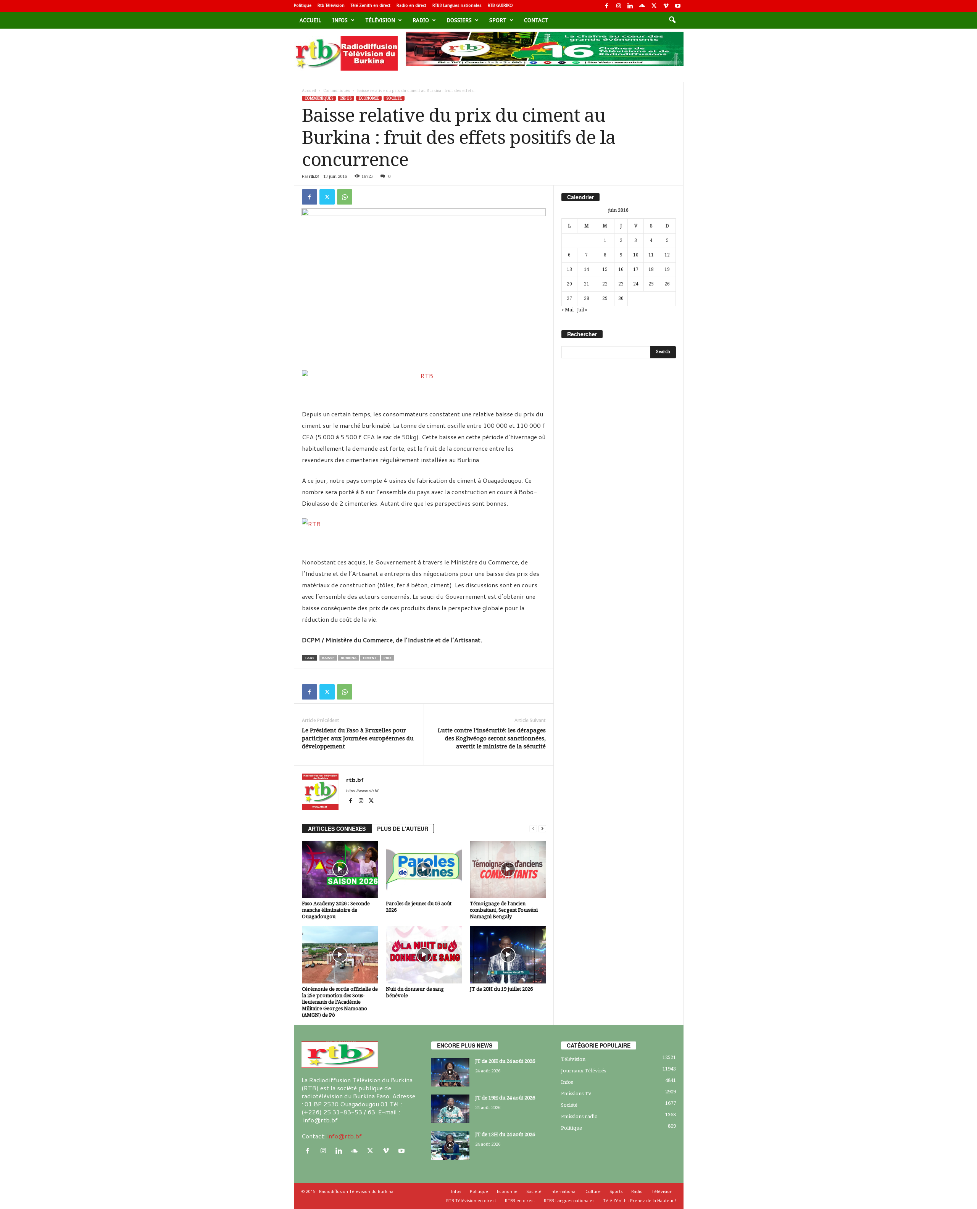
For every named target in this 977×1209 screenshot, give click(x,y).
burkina (348, 657)
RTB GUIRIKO (500, 5)
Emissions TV (576, 1093)
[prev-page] (533, 829)
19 (667, 269)
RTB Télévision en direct (471, 1200)
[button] (672, 20)
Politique (302, 5)
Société (394, 98)
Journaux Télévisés (583, 1071)
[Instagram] (618, 6)
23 (621, 284)
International (563, 1191)
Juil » (582, 310)
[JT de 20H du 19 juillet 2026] (508, 954)
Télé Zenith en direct (370, 5)
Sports (615, 1191)
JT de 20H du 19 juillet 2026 (501, 989)
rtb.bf (314, 176)
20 (569, 284)
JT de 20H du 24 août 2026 (505, 1061)
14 (586, 269)
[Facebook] (606, 6)
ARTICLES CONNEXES (337, 828)
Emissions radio (579, 1116)
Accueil (310, 20)
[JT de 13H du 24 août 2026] (450, 1145)
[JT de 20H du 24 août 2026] (450, 1072)
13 (569, 269)
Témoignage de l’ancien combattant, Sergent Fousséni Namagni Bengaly (504, 910)
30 (621, 298)
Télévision (380, 20)
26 (667, 284)
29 (605, 298)
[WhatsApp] (344, 197)
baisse (328, 657)
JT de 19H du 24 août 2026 (505, 1098)
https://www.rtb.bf (362, 790)
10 (635, 255)
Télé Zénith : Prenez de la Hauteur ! (639, 1200)
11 (651, 255)
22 (605, 284)
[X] (654, 6)
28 (586, 298)
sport (497, 20)
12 (667, 255)
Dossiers (459, 20)
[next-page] (542, 829)
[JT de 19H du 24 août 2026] (450, 1109)
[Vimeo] (666, 6)
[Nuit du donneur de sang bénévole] (424, 954)
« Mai (567, 310)
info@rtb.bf (344, 1136)
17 (635, 269)
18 (651, 269)
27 (569, 298)
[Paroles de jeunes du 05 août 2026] (424, 869)
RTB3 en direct (520, 1200)
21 (586, 284)
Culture (593, 1191)
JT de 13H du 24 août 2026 (505, 1134)
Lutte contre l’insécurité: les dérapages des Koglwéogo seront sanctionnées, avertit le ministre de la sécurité (492, 738)
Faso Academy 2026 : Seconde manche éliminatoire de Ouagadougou (336, 910)
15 (605, 269)
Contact (536, 20)
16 (621, 269)
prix (388, 657)
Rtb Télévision (331, 5)
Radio (421, 20)
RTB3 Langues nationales (457, 5)
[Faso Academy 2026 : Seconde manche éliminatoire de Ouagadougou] (340, 869)
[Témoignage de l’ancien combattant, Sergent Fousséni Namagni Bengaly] (508, 869)
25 (651, 284)
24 (635, 284)
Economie (369, 98)
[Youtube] (677, 6)
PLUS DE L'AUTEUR (402, 828)
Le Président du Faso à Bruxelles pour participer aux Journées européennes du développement (358, 738)
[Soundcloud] (642, 6)
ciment (370, 657)
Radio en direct (411, 5)
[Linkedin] (630, 6)
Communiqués (336, 91)
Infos (340, 20)
